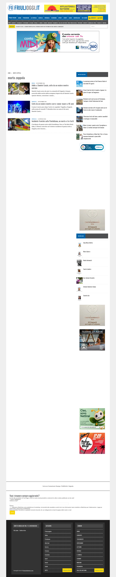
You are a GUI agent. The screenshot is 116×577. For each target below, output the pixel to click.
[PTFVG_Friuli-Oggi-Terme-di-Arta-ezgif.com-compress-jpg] (92, 349)
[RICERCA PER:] (98, 26)
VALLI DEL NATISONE (63, 23)
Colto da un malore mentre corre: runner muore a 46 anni (53, 103)
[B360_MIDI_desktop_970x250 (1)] (58, 51)
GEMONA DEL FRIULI (92, 23)
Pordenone (26, 18)
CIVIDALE (36, 23)
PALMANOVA (55, 23)
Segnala (71, 486)
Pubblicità (64, 486)
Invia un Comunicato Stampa (51, 486)
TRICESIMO (80, 23)
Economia (54, 18)
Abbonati (93, 18)
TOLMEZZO (99, 23)
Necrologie (77, 18)
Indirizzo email (14, 500)
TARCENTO (85, 23)
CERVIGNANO (25, 23)
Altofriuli (34, 18)
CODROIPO (13, 23)
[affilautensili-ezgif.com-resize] (75, 11)
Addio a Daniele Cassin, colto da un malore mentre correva (50, 86)
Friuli (33, 83)
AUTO (46, 570)
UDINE (9, 23)
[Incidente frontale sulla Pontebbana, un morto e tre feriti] (19, 129)
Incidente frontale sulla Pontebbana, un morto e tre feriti (53, 121)
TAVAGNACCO (19, 23)
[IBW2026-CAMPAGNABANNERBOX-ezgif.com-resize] (92, 453)
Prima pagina (12, 18)
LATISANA (31, 23)
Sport (60, 18)
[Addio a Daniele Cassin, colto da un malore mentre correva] (19, 94)
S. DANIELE (40, 23)
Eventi (65, 18)
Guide (70, 18)
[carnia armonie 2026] (92, 229)
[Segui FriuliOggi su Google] (92, 147)
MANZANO (50, 23)
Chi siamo (84, 18)
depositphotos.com (28, 570)
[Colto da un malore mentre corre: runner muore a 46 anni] (19, 112)
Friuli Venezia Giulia (72, 23)
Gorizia (40, 18)
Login (100, 18)
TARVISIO (104, 23)
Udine (19, 18)
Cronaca (47, 18)
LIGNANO (45, 23)
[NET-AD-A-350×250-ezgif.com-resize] (92, 428)
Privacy (12, 505)
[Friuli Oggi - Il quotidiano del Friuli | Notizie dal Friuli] (24, 7)
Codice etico (23, 530)
